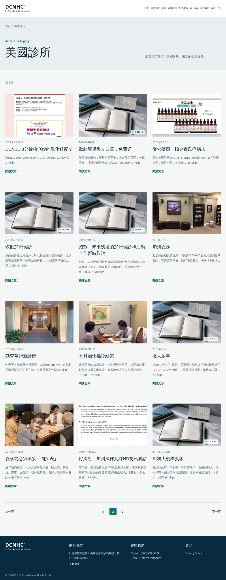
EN (219, 8)
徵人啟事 (161, 356)
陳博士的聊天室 (169, 8)
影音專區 (183, 8)
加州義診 (161, 246)
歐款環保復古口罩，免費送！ (107, 149)
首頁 (146, 8)
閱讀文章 (11, 171)
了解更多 (74, 563)
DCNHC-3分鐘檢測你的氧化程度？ (39, 149)
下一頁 (216, 511)
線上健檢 (194, 8)
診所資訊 (204, 8)
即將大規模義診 (168, 458)
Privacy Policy (193, 553)
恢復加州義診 (18, 246)
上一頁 (9, 511)
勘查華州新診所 (20, 356)
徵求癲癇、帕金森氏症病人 (179, 149)
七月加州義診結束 (96, 356)
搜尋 (213, 8)
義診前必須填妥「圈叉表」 (31, 458)
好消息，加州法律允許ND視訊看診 (113, 458)
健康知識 (155, 8)
